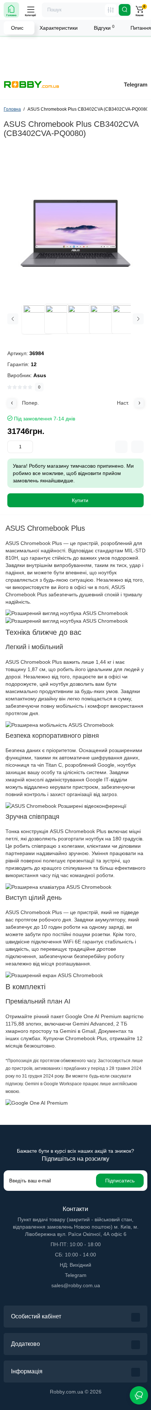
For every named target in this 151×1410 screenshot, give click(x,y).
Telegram (135, 84)
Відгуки (104, 27)
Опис (17, 28)
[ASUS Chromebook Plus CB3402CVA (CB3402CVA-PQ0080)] (75, 220)
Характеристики (59, 28)
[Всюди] (111, 10)
